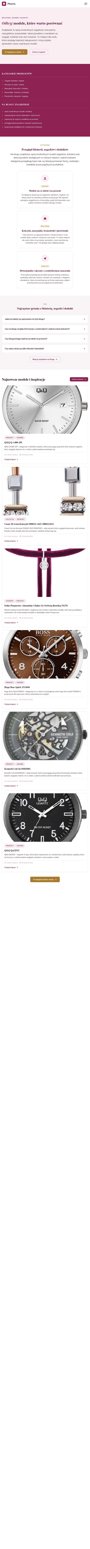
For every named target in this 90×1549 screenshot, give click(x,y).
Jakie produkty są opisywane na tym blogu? (25, 319)
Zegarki (20, 438)
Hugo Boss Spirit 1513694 (17, 687)
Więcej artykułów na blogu (43, 359)
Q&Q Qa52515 (11, 850)
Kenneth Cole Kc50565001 (17, 768)
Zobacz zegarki (38, 52)
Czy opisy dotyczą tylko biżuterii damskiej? (24, 348)
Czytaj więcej (9, 459)
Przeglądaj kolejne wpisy (43, 879)
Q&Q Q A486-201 (13, 442)
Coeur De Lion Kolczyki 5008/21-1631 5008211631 (29, 524)
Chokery (9, 601)
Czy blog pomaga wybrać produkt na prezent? (26, 339)
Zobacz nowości (77, 379)
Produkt (10, 438)
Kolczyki (10, 519)
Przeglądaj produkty (13, 52)
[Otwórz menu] (85, 3)
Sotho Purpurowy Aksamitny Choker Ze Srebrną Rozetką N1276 (36, 605)
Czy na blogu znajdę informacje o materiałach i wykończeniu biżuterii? (37, 329)
